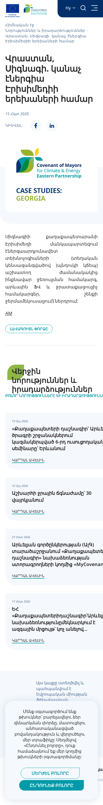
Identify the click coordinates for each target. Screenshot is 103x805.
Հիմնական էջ (19, 24)
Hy (68, 8)
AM (8, 313)
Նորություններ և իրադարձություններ (45, 30)
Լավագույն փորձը (29, 328)
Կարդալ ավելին (28, 459)
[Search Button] (83, 8)
